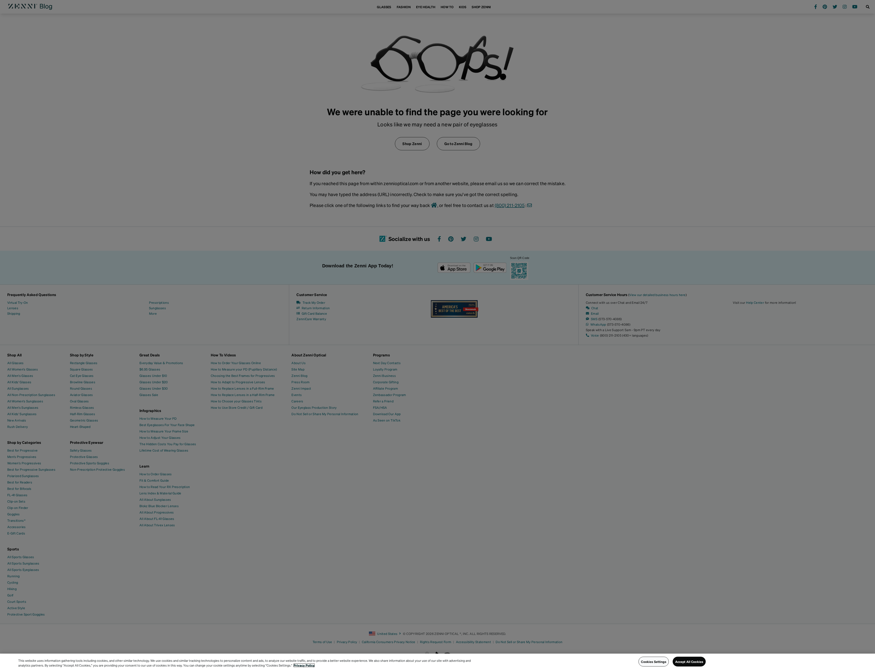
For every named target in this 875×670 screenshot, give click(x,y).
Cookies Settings (653, 662)
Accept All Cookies (689, 662)
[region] (437, 662)
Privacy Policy (304, 665)
